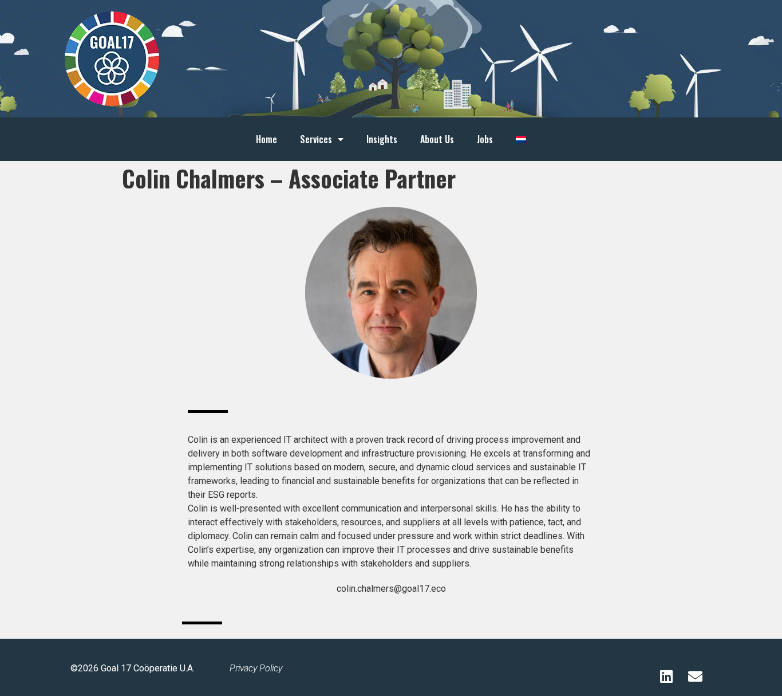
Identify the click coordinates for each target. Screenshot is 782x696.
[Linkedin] (666, 676)
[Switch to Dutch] (521, 139)
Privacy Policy (256, 668)
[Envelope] (695, 676)
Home (266, 139)
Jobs (485, 139)
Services (316, 139)
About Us (437, 139)
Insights (381, 139)
